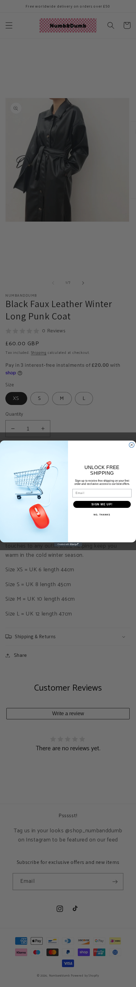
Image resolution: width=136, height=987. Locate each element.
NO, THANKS (102, 515)
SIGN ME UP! (102, 504)
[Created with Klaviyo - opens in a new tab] (68, 544)
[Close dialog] (131, 445)
